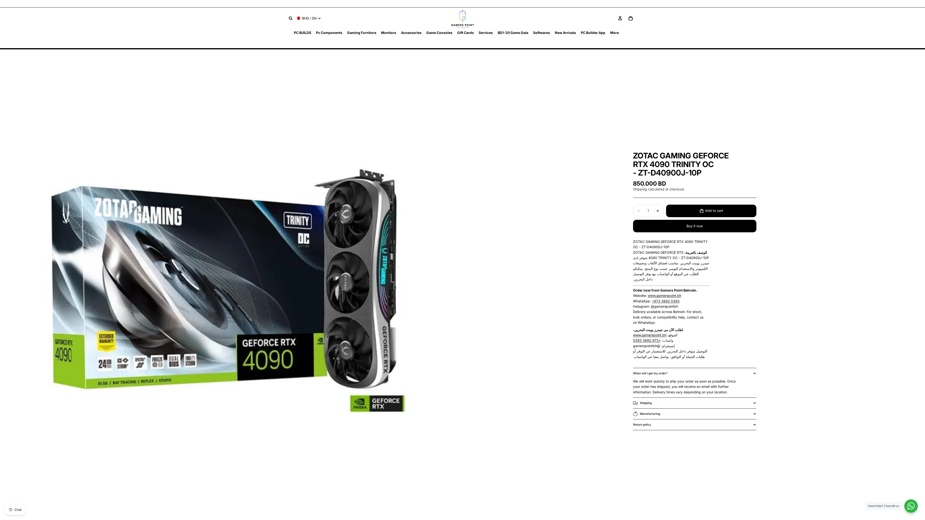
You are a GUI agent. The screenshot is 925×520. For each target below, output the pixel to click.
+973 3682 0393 (666, 301)
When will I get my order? (650, 373)
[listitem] (614, 32)
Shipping (646, 403)
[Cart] (630, 18)
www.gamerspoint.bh (664, 295)
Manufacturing (650, 414)
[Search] (290, 18)
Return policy (642, 424)
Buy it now (695, 226)
